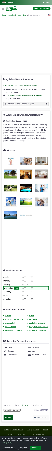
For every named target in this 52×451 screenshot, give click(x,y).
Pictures (14, 85)
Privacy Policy (7, 443)
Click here (24, 405)
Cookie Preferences (36, 434)
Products (27, 85)
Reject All (23, 448)
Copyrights (21, 434)
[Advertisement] (26, 45)
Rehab (31, 316)
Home (4, 15)
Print (9, 417)
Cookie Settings (9, 448)
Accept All (35, 448)
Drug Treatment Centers (38, 327)
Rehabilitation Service (13, 330)
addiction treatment (37, 323)
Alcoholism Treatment (37, 330)
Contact (36, 430)
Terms (45, 430)
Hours (21, 85)
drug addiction (11, 323)
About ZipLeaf (17, 430)
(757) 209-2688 (14, 98)
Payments (35, 85)
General (8, 316)
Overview (6, 85)
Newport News (21, 15)
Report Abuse (41, 417)
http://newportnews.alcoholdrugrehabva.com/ (24, 95)
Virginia (11, 15)
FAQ (28, 430)
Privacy (11, 434)
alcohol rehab (10, 327)
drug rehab (33, 319)
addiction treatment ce (14, 319)
